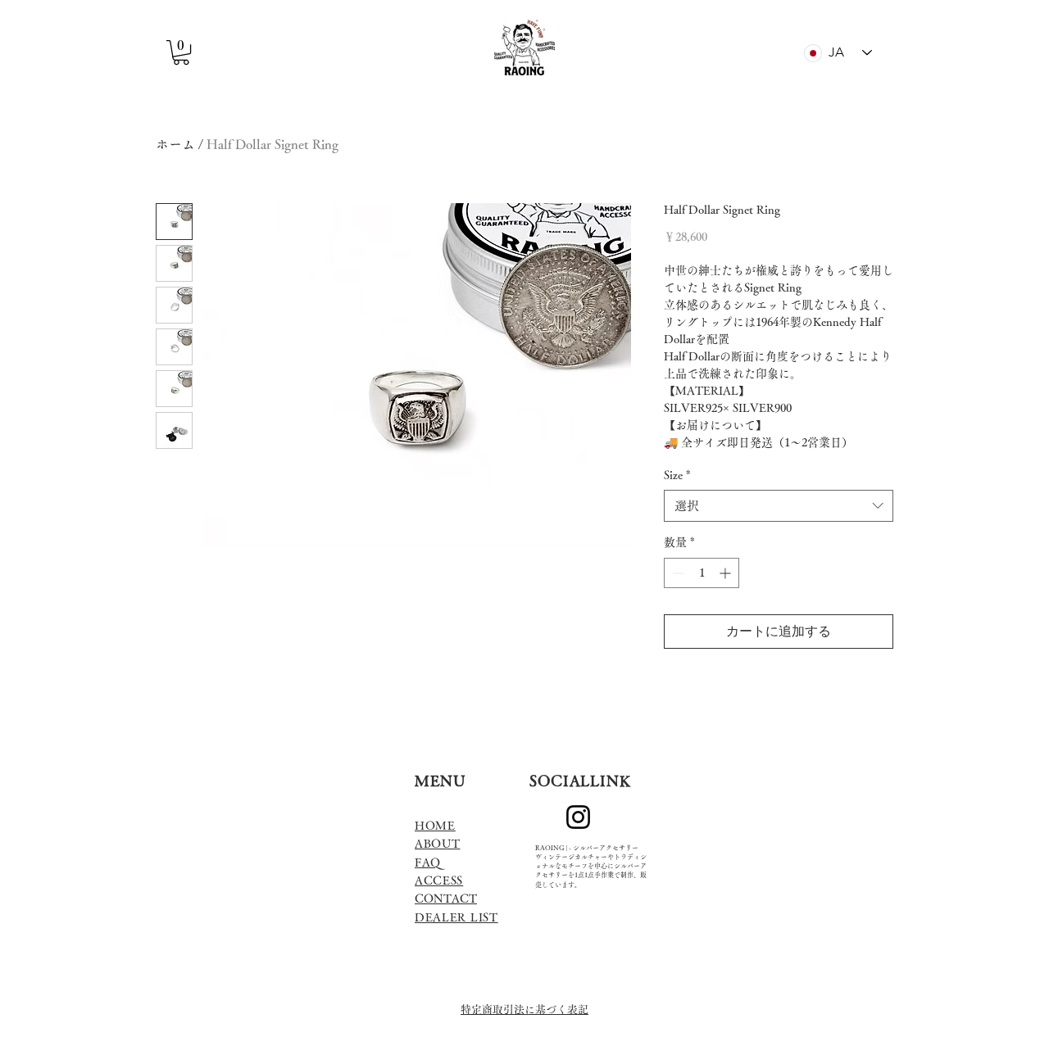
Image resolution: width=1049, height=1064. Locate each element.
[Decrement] (676, 573)
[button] (181, 52)
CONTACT (446, 898)
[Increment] (726, 573)
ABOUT (438, 843)
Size (677, 475)
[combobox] (778, 506)
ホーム (175, 144)
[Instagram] (578, 817)
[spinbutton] (701, 573)
